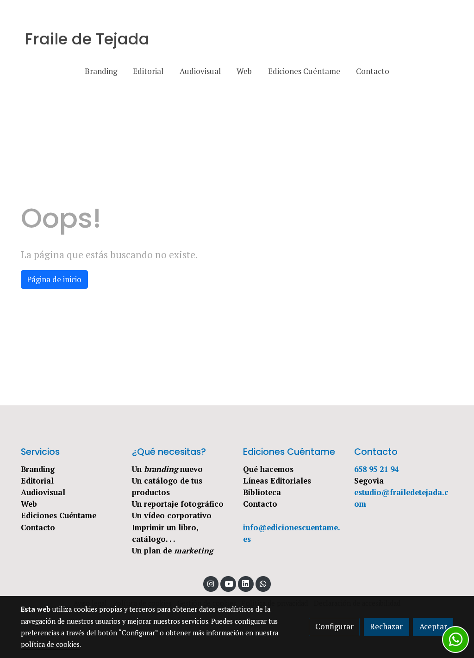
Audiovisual (43, 492)
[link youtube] (228, 583)
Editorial (37, 481)
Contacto (38, 527)
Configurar (334, 626)
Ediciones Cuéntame (58, 515)
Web (29, 504)
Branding (38, 469)
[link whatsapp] (263, 583)
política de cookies (50, 644)
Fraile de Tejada (87, 39)
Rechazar (386, 626)
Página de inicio (54, 279)
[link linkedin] (245, 583)
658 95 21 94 (376, 469)
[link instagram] (211, 583)
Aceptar (433, 626)
